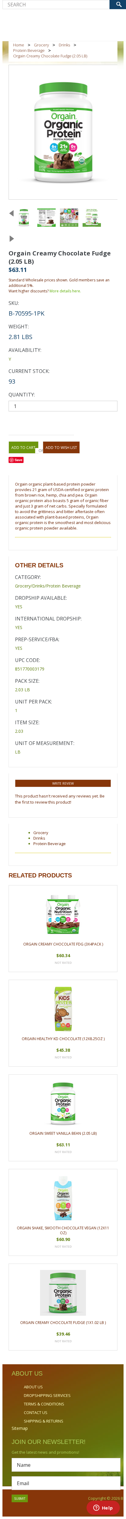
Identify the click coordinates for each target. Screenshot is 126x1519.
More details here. (65, 291)
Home (18, 45)
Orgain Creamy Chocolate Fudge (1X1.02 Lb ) (63, 1322)
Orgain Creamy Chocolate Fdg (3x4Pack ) (63, 944)
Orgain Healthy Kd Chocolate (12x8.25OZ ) (63, 1038)
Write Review (63, 783)
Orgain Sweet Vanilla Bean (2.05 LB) (63, 1133)
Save (18, 460)
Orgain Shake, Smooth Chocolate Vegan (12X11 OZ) (63, 1230)
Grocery (41, 45)
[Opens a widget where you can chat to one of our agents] (103, 1508)
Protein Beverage (29, 50)
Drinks (64, 45)
